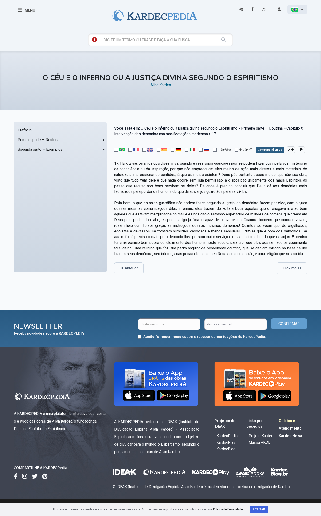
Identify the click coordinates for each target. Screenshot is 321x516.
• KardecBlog (224, 449)
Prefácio (25, 130)
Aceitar (259, 509)
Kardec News (290, 436)
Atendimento (290, 428)
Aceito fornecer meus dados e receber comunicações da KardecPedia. (204, 336)
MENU (29, 10)
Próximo (290, 268)
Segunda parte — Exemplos (40, 149)
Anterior (131, 268)
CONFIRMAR (289, 323)
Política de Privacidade (228, 509)
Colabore (287, 420)
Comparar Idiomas (270, 149)
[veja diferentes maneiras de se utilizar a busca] (94, 39)
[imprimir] (301, 149)
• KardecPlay (224, 442)
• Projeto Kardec (260, 436)
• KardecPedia (226, 436)
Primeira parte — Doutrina (38, 140)
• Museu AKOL (258, 442)
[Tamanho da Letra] (291, 149)
